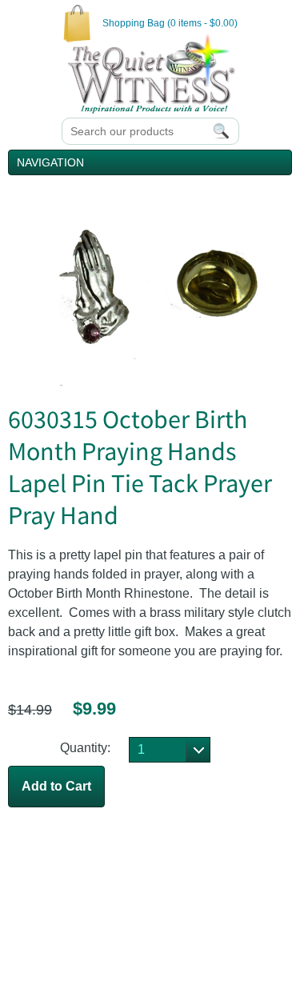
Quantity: (85, 748)
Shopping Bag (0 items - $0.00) (170, 23)
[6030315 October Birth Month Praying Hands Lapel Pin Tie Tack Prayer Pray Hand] (150, 381)
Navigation (50, 162)
